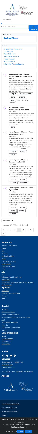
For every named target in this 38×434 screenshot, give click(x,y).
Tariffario (5, 309)
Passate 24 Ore (10, 54)
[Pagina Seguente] (3, 234)
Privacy (4, 415)
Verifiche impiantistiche (10, 314)
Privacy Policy (11, 431)
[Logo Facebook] (3, 355)
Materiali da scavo (8, 312)
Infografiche (6, 344)
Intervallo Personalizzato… (14, 64)
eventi (22, 97)
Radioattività (6, 264)
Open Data (6, 280)
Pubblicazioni (6, 341)
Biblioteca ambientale (10, 322)
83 (32, 230)
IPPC (3, 269)
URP (3, 298)
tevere (13, 214)
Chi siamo (5, 291)
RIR (3, 274)
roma (13, 155)
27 (19, 230)
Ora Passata (8, 51)
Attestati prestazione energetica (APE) (16, 317)
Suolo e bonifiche (8, 256)
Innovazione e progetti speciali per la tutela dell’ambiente (17, 283)
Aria (3, 251)
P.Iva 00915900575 (8, 367)
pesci (13, 211)
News (4, 336)
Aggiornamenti (7, 339)
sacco (13, 183)
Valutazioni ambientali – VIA (12, 277)
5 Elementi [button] (9, 221)
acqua (13, 94)
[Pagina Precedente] (4, 230)
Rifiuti (4, 259)
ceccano (23, 183)
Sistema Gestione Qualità (11, 293)
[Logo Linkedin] (15, 355)
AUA (3, 272)
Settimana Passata (11, 56)
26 (15, 230)
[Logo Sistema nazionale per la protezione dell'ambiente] (26, 10)
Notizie (12, 103)
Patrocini (5, 325)
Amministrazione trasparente (11, 404)
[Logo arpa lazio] (12, 10)
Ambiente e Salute (8, 266)
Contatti (4, 296)
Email (8, 372)
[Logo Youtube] (11, 355)
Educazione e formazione (11, 328)
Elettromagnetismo (9, 261)
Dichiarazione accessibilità (10, 411)
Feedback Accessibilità (24, 372)
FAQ (3, 320)
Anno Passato (9, 61)
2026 (12, 100)
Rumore (4, 253)
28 (24, 230)
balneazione (25, 94)
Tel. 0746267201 (7, 365)
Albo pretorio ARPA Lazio (9, 407)
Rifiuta (21, 431)
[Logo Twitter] (7, 355)
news (13, 97)
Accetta (29, 431)
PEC (3, 372)
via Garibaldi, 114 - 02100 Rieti (12, 362)
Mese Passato (9, 59)
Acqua (4, 248)
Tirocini (4, 330)
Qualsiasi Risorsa (11, 38)
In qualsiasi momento (13, 49)
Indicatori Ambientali (9, 246)
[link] (1, 23)
